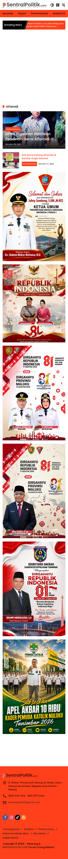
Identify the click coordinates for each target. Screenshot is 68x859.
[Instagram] (11, 817)
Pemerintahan (29, 164)
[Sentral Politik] (25, 4)
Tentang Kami (11, 829)
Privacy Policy (46, 829)
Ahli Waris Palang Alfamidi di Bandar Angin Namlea (39, 156)
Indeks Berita (10, 837)
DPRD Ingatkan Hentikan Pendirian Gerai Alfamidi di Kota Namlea (29, 136)
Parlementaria (13, 129)
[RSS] (23, 817)
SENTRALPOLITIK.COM (15, 847)
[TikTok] (17, 817)
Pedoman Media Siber (16, 833)
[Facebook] (5, 817)
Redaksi (29, 829)
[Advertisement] (34, 67)
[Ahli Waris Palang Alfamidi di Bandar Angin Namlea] (11, 160)
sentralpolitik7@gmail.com (24, 802)
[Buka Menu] (58, 5)
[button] (52, 5)
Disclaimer (39, 833)
